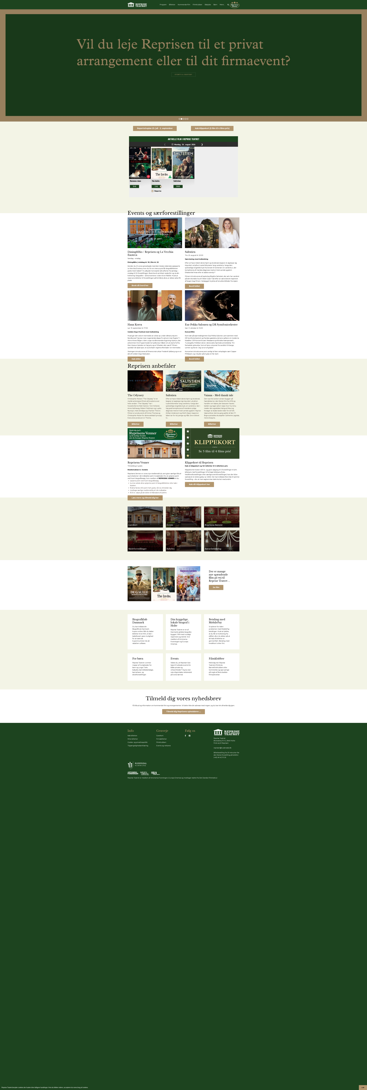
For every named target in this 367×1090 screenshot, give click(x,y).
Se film (216, 587)
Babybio (208, 5)
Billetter (172, 5)
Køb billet (136, 359)
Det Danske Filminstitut (208, 778)
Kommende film (184, 5)
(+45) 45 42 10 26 (220, 757)
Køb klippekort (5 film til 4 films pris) (212, 128)
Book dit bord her (140, 285)
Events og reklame (163, 746)
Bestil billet (194, 286)
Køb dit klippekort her (199, 484)
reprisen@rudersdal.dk (222, 748)
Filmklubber (197, 5)
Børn (215, 5)
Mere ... (222, 5)
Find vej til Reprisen (221, 743)
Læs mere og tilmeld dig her (145, 498)
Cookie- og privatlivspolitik (137, 742)
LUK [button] (363, 1087)
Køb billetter (132, 736)
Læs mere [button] (92, 1087)
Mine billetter (133, 739)
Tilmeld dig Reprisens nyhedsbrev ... (183, 711)
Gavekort (159, 736)
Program (163, 5)
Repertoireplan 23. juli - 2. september (155, 128)
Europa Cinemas (174, 778)
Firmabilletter (161, 739)
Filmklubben (161, 742)
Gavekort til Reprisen (183, 74)
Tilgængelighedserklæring (138, 746)
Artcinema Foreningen (159, 778)
